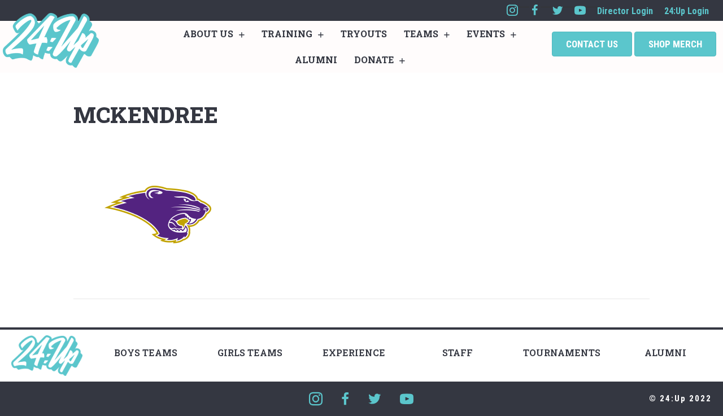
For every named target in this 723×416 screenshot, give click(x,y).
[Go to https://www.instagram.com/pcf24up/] (512, 10)
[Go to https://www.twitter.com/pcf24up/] (557, 10)
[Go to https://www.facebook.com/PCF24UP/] (535, 10)
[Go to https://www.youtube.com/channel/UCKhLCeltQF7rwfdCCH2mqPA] (580, 10)
